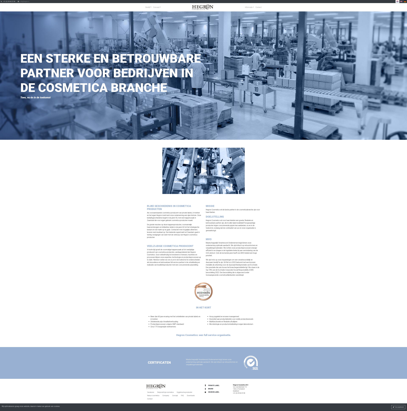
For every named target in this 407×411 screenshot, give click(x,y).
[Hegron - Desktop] (202, 7)
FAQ (182, 395)
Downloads (191, 395)
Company (165, 395)
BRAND (210, 389)
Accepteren (399, 407)
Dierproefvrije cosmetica (165, 392)
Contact (258, 7)
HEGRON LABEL (213, 392)
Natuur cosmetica (153, 395)
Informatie (249, 7)
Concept (156, 7)
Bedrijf (148, 7)
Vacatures (150, 392)
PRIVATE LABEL (213, 385)
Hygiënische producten (184, 392)
